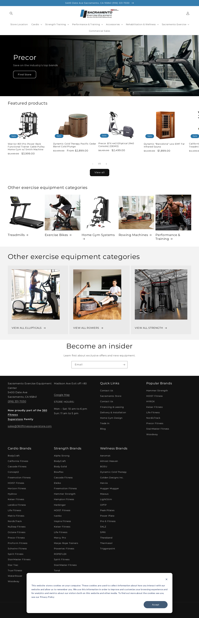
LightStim (106, 499)
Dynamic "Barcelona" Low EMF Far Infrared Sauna (164, 145)
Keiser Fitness (154, 407)
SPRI (103, 532)
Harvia (104, 483)
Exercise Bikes (56, 235)
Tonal (57, 570)
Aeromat (105, 455)
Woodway (152, 434)
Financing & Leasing (112, 407)
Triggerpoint (107, 548)
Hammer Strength (157, 390)
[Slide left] (92, 163)
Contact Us (106, 390)
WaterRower (15, 576)
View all (100, 172)
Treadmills (16, 235)
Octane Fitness (16, 532)
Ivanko (58, 515)
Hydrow (12, 493)
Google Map (62, 394)
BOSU (103, 466)
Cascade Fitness (17, 466)
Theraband (106, 537)
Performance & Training (167, 237)
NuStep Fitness (16, 526)
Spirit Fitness (15, 554)
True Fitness (15, 570)
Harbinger (60, 505)
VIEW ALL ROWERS (86, 327)
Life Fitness (153, 412)
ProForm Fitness (18, 543)
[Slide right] (106, 163)
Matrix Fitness (16, 515)
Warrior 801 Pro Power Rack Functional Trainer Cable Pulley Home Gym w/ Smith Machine (26, 146)
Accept (155, 604)
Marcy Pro (60, 537)
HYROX (150, 401)
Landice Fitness (17, 505)
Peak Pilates (107, 510)
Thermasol (106, 543)
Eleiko (57, 483)
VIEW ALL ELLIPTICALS (27, 327)
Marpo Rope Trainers (66, 543)
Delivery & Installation (113, 412)
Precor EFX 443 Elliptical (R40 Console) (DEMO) (116, 145)
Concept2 (13, 472)
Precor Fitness (154, 423)
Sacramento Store (110, 396)
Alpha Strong (61, 455)
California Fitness (18, 461)
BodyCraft (14, 455)
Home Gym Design (111, 418)
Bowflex (58, 472)
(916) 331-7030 (17, 401)
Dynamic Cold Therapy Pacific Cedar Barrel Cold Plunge (74, 145)
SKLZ (103, 526)
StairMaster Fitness (157, 428)
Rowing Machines (133, 235)
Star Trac (13, 565)
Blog (103, 428)
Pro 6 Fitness (108, 521)
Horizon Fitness (17, 488)
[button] (11, 13)
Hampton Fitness (64, 499)
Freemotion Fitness (19, 477)
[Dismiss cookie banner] (166, 580)
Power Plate (107, 515)
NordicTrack (153, 418)
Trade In (104, 423)
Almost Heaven (109, 461)
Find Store (24, 74)
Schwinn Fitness (17, 548)
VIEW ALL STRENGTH (149, 327)
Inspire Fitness (62, 521)
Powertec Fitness (64, 548)
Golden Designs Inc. (111, 477)
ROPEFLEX (60, 554)
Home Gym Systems (98, 235)
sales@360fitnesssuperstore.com (30, 426)
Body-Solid (60, 466)
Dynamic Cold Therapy (113, 472)
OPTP (103, 505)
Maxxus (104, 493)
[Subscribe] (123, 364)
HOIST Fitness (154, 396)
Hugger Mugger (109, 488)
